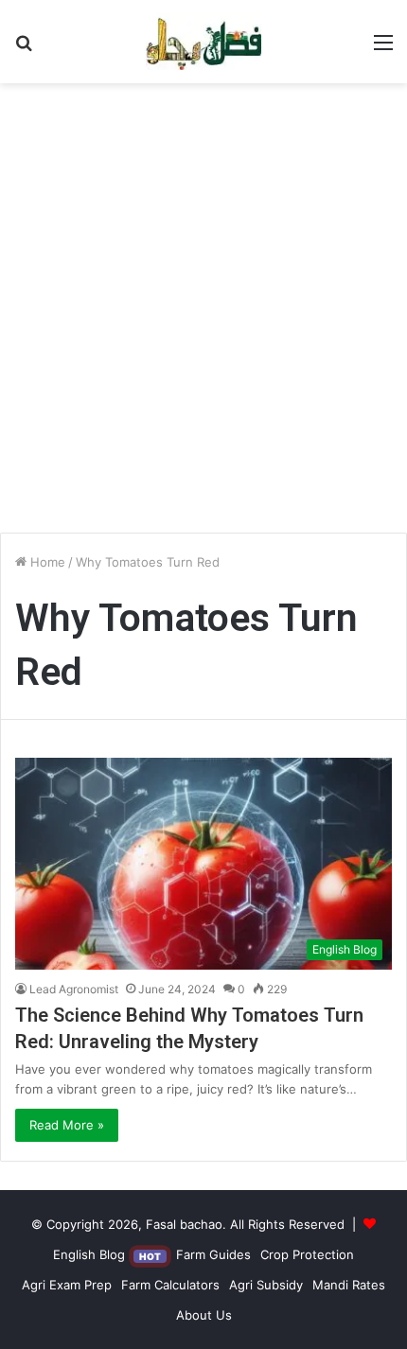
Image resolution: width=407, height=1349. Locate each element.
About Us (204, 1315)
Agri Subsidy (266, 1284)
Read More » (66, 1124)
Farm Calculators (170, 1284)
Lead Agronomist (73, 989)
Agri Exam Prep (67, 1284)
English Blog (107, 1254)
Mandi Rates (348, 1284)
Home (46, 561)
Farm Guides (213, 1254)
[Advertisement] (203, 315)
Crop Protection (307, 1254)
